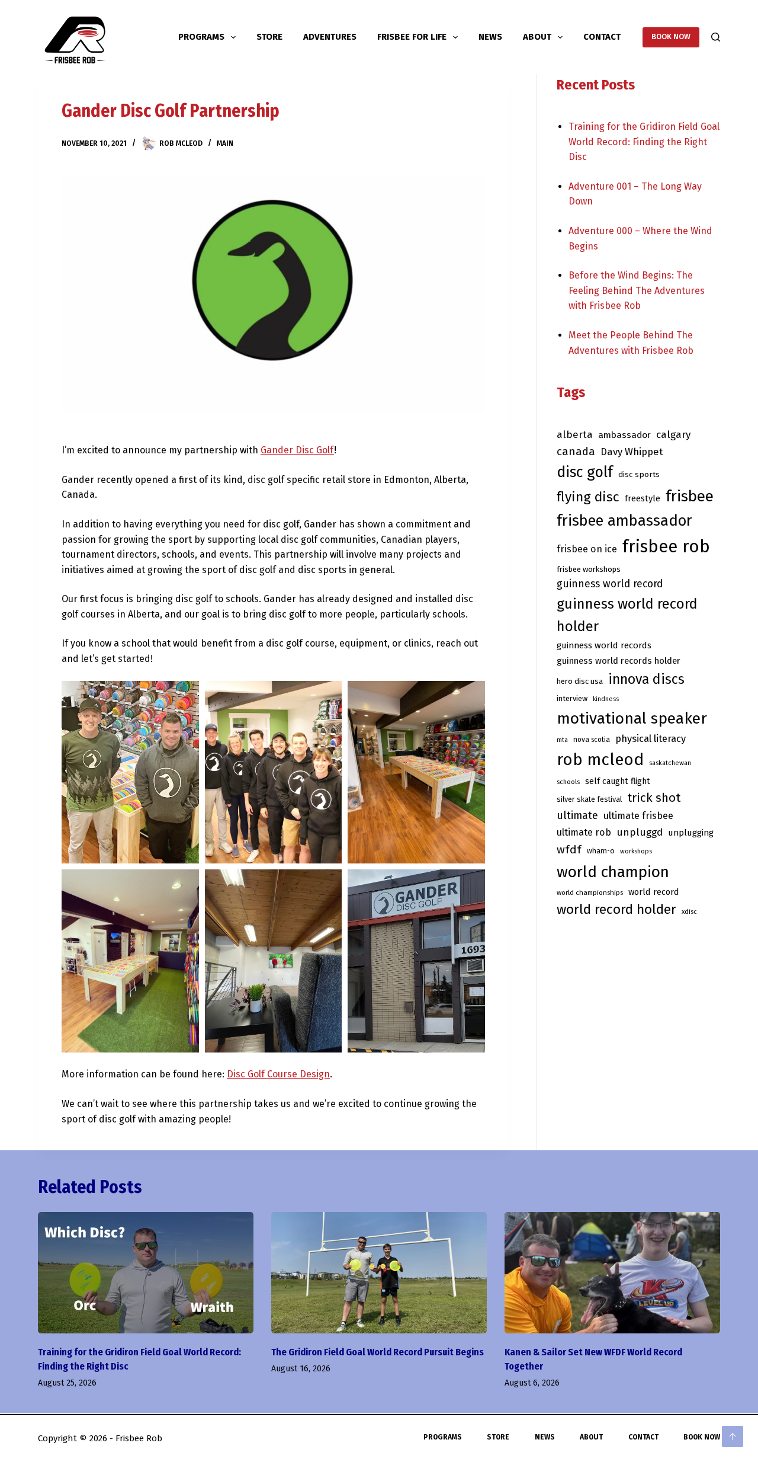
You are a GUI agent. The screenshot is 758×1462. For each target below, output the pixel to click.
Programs (201, 36)
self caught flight (617, 781)
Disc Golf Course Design (278, 1074)
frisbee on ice (587, 549)
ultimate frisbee (638, 815)
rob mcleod (600, 759)
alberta (575, 434)
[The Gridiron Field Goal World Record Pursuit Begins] (379, 1272)
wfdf (569, 849)
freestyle (642, 498)
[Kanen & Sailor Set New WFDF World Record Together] (612, 1272)
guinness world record (610, 584)
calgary (673, 434)
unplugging (691, 832)
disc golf (585, 472)
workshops (636, 851)
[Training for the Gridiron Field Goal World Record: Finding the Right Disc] (145, 1272)
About (537, 36)
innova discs (646, 679)
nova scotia (591, 739)
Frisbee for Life (412, 36)
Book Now (701, 1437)
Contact (602, 36)
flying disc (588, 497)
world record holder (616, 909)
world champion (613, 871)
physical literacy (650, 738)
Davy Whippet (631, 452)
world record (653, 892)
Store (269, 36)
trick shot (653, 798)
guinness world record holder (627, 615)
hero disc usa (580, 681)
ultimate (577, 816)
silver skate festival (589, 799)
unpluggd (639, 832)
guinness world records (604, 645)
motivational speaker (632, 718)
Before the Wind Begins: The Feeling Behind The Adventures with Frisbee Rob (636, 290)
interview (572, 698)
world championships (590, 892)
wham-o (601, 851)
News (490, 36)
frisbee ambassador (624, 520)
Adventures (329, 36)
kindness (606, 699)
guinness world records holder (618, 660)
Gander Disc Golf (297, 450)
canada (576, 451)
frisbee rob (666, 546)
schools (568, 782)
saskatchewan (670, 763)
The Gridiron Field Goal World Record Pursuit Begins (377, 1352)
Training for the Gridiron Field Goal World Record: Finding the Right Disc (644, 141)
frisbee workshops (589, 569)
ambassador (624, 434)
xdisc (689, 912)
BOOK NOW (670, 36)
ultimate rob (584, 832)
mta (562, 740)
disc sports (639, 474)
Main (225, 143)
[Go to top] (732, 1436)
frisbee (690, 496)
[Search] (715, 37)
